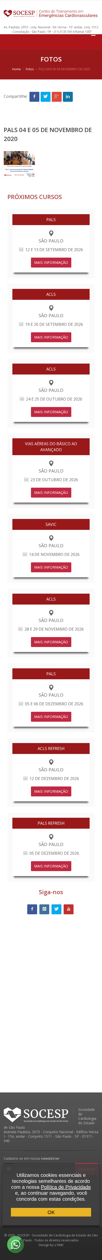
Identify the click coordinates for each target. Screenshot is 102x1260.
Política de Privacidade (66, 1187)
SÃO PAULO (51, 241)
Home (16, 69)
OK (51, 1212)
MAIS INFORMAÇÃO (51, 262)
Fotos (30, 69)
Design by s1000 (51, 1245)
